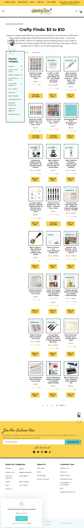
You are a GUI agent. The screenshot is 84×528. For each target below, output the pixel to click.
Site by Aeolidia (66, 523)
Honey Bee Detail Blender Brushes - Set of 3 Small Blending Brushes (53, 338)
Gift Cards (12, 89)
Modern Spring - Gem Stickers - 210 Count (36, 291)
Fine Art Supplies (8, 477)
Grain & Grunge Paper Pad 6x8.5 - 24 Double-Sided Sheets (53, 292)
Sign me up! (73, 442)
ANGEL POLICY (65, 475)
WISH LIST (63, 472)
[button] (76, 11)
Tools (7, 481)
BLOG (39, 472)
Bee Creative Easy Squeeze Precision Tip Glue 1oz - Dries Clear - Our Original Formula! (71, 78)
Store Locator (43, 479)
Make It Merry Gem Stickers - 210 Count (35, 336)
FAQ (61, 488)
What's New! (13, 96)
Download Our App (67, 492)
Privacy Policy (49, 523)
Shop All (12, 92)
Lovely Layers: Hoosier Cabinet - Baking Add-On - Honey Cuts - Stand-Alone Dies (36, 207)
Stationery (23, 476)
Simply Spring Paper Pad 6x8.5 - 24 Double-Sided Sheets (71, 292)
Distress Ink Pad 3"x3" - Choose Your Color (53, 121)
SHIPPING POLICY (66, 479)
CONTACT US (64, 468)
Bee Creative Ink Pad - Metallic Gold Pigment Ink (71, 380)
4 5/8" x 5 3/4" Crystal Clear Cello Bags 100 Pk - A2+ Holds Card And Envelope (53, 77)
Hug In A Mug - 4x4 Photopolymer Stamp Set (53, 250)
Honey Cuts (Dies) (13, 70)
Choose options (35, 95)
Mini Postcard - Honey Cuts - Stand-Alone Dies (71, 337)
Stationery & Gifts (13, 79)
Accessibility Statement (65, 484)
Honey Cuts (10, 472)
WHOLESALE (41, 475)
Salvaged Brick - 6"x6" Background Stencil (71, 121)
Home (7, 24)
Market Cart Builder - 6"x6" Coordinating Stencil (71, 250)
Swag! (21, 469)
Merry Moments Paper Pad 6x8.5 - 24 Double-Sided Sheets (53, 380)
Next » (63, 405)
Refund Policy (14, 114)
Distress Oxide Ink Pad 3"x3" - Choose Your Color (35, 75)
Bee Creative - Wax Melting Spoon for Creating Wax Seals (36, 251)
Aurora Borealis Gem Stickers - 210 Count (35, 379)
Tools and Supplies (12, 84)
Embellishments (14, 75)
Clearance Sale (14, 99)
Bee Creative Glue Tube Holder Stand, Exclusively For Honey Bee (53, 163)
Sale (7, 485)
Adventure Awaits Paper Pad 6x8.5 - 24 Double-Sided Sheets (36, 163)
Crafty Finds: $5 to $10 (16, 24)
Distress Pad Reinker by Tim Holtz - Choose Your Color (53, 205)
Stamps (11, 66)
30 (57, 405)
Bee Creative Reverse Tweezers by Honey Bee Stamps (71, 163)
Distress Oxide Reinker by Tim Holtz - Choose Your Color (35, 121)
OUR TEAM (41, 468)
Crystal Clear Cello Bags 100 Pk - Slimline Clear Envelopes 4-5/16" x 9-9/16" (71, 206)
